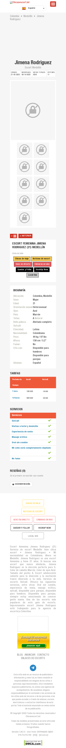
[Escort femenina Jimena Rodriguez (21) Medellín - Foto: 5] (41, 167)
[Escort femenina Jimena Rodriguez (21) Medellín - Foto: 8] (24, 201)
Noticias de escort (41, 259)
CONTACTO (43, 655)
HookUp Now (42, 269)
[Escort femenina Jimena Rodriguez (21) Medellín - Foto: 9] (41, 201)
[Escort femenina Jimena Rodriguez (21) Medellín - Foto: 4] (24, 167)
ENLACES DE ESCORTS (33, 658)
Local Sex (32, 275)
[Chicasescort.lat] (28, 2)
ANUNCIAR (30, 655)
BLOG (20, 655)
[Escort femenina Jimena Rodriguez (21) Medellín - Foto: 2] (24, 150)
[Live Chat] (33, 624)
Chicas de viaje (22, 259)
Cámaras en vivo (42, 264)
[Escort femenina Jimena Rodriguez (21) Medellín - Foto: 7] (41, 184)
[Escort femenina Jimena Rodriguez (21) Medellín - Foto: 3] (41, 150)
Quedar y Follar (24, 269)
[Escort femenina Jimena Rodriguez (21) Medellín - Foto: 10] (24, 218)
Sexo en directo (23, 264)
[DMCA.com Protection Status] (33, 743)
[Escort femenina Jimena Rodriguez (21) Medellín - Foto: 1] (33, 110)
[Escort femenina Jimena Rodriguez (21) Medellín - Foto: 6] (24, 184)
